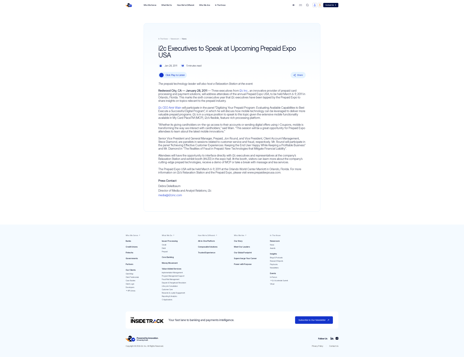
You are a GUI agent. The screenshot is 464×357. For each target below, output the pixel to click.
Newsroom (174, 39)
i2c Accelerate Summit (280, 280)
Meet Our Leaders (242, 247)
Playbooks (274, 264)
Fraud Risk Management (170, 279)
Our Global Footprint (243, 252)
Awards (272, 248)
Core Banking (168, 257)
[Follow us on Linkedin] (331, 338)
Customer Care (167, 289)
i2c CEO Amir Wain (169, 107)
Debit (164, 248)
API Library (131, 291)
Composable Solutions (208, 247)
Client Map (129, 274)
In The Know (163, 39)
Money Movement (170, 263)
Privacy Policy (317, 346)
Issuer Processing (170, 241)
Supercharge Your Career (245, 258)
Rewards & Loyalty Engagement (173, 293)
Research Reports (276, 261)
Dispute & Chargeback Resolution (174, 283)
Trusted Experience (206, 252)
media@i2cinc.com (170, 195)
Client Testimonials (132, 277)
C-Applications (167, 300)
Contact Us (329, 5)
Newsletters (274, 268)
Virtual (272, 284)
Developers (130, 287)
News (272, 245)
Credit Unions (132, 247)
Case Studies (130, 280)
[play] (161, 75)
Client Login (130, 284)
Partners (129, 264)
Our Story (238, 241)
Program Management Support (173, 276)
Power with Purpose (242, 264)
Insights (273, 254)
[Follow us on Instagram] (337, 338)
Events (273, 273)
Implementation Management (172, 273)
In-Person (273, 277)
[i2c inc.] (142, 339)
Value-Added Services (171, 269)
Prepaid (164, 252)
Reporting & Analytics (169, 296)
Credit (164, 245)
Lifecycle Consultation (170, 286)
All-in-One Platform (206, 241)
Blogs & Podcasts (276, 258)
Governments (132, 258)
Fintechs (129, 252)
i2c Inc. (243, 90)
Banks (128, 241)
